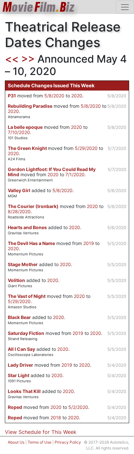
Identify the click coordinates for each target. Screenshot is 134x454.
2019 (88, 243)
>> (28, 59)
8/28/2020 (19, 211)
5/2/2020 (78, 407)
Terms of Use (39, 442)
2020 (76, 95)
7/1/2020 (75, 174)
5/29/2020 (86, 148)
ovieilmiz (39, 7)
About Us (16, 442)
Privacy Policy (68, 442)
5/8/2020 (54, 95)
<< (12, 59)
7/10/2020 (19, 132)
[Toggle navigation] (125, 7)
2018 (55, 417)
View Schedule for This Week (40, 432)
